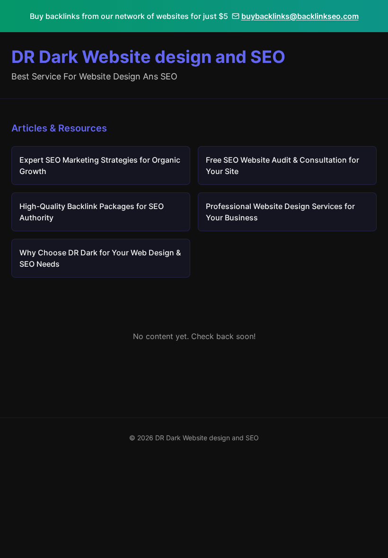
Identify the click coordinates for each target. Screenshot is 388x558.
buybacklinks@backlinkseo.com (300, 16)
